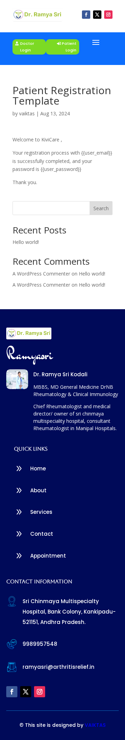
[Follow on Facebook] (86, 14)
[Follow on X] (97, 14)
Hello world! (25, 242)
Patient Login (69, 47)
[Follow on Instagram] (108, 14)
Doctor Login (27, 47)
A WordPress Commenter (41, 284)
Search (101, 208)
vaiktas (27, 113)
